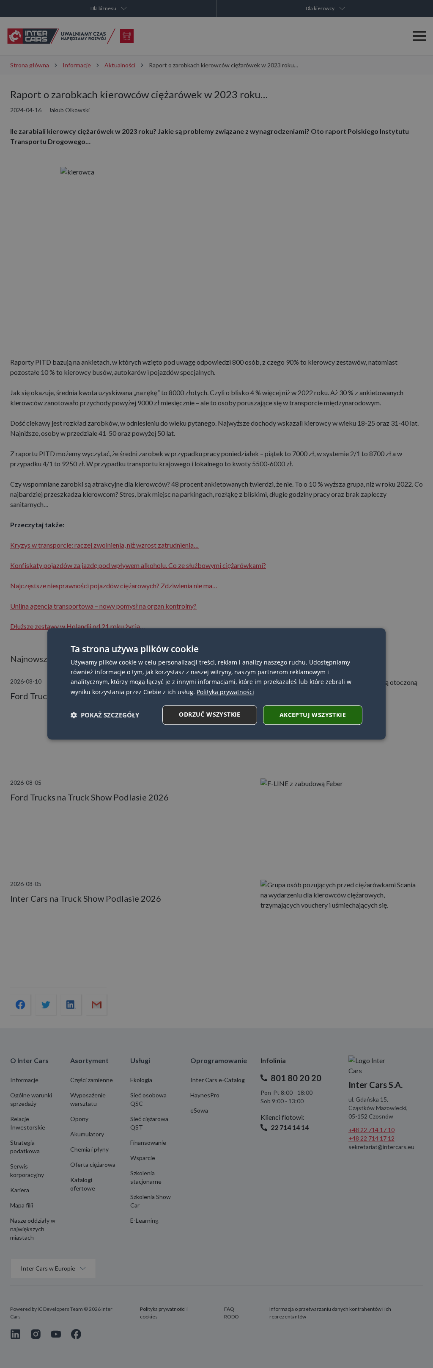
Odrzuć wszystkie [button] (209, 714)
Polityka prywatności (225, 692)
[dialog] (216, 683)
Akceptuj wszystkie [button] (313, 715)
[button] (105, 715)
